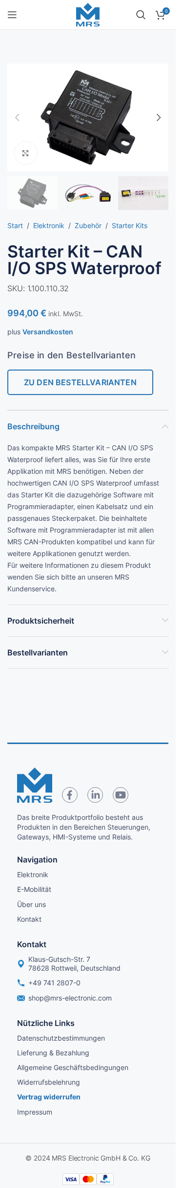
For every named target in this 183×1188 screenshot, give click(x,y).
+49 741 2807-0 (54, 982)
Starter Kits (129, 225)
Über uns (31, 904)
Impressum (34, 1112)
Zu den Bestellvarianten (80, 382)
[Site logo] (88, 14)
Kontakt (29, 919)
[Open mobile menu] (12, 14)
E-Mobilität (34, 889)
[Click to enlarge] (26, 153)
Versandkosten (47, 331)
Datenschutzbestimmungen (61, 1038)
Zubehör (88, 225)
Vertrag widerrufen (49, 1097)
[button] (17, 117)
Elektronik (48, 225)
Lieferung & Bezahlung (53, 1052)
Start (15, 225)
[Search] (141, 14)
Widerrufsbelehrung (48, 1082)
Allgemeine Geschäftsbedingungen (72, 1067)
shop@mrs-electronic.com (70, 998)
